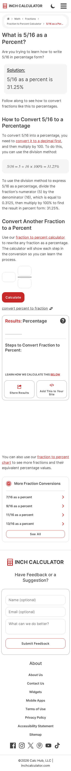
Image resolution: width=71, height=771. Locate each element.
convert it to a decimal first (38, 141)
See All (35, 534)
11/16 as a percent (19, 515)
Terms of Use (35, 709)
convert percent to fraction (25, 308)
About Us (35, 675)
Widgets (35, 692)
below (55, 374)
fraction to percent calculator (40, 237)
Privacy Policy (35, 717)
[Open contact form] (63, 321)
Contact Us (35, 683)
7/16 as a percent (19, 497)
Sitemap (35, 734)
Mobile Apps (35, 700)
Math (17, 18)
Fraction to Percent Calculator (24, 23)
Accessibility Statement (35, 726)
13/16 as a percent (20, 524)
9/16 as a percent (19, 506)
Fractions (30, 18)
